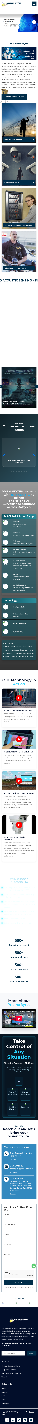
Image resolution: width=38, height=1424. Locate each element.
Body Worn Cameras (9, 1370)
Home (4, 1388)
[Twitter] (19, 1420)
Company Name (9, 1224)
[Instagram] (25, 1420)
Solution (4, 1396)
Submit (18, 1282)
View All (4, 1377)
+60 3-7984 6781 (16, 1156)
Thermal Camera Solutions (11, 1366)
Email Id (6, 1234)
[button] (33, 455)
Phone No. (7, 1244)
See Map (13, 1194)
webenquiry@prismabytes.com (21, 1169)
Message (7, 1254)
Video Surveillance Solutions (11, 1373)
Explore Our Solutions (14, 97)
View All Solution (12, 361)
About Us (5, 1392)
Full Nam (7, 1214)
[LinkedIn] (13, 1420)
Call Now (13, 1160)
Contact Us (5, 1403)
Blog (3, 1399)
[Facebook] (7, 1420)
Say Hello (13, 1172)
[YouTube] (31, 1420)
